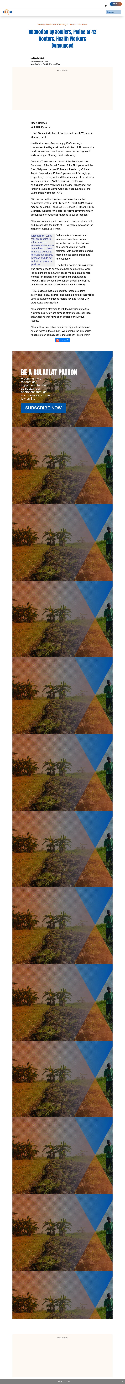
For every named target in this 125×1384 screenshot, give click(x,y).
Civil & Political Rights (59, 25)
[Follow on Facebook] (91, 2)
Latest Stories (82, 25)
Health (72, 25)
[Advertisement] (69, 90)
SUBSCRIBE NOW (43, 408)
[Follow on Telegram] (105, 5)
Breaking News (43, 25)
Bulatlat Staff (38, 58)
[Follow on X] (96, 2)
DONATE (116, 4)
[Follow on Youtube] (104, 2)
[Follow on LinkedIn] (100, 2)
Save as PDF (64, 340)
